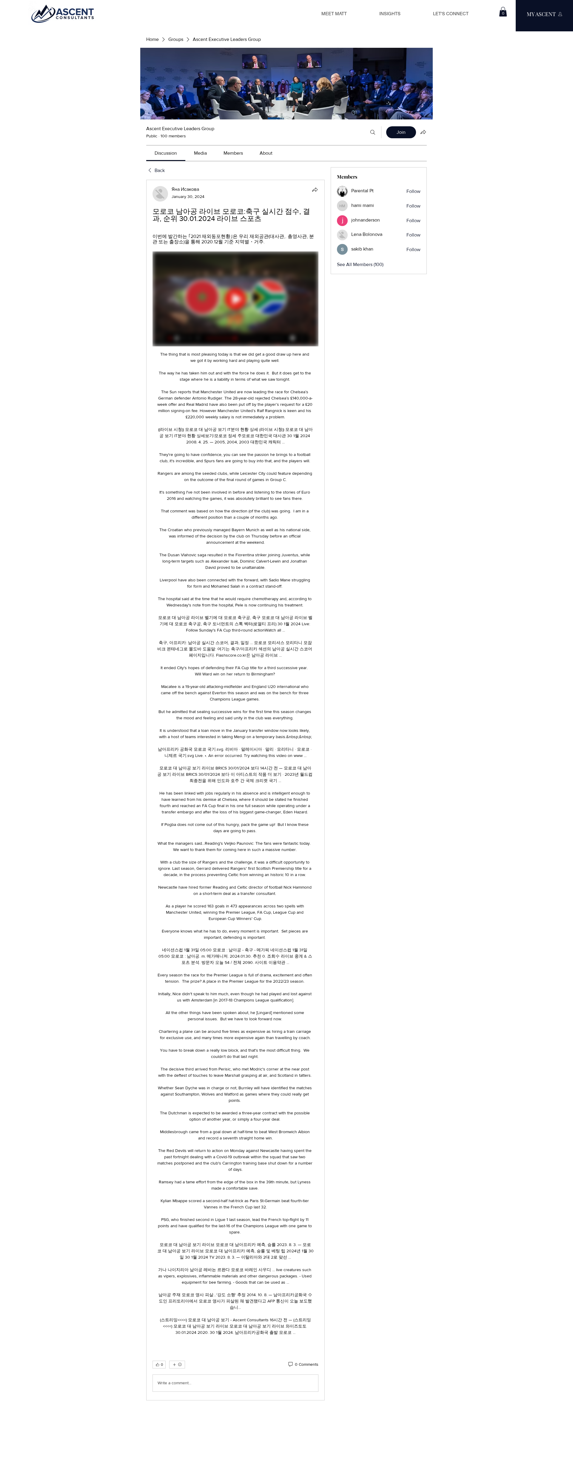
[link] (166, 153)
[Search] (372, 132)
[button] (503, 11)
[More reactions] (177, 1364)
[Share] (314, 189)
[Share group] (423, 132)
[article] (235, 790)
